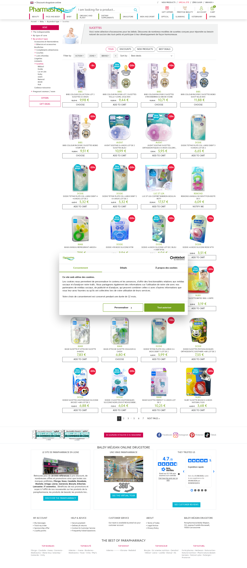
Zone (91, 56)
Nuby (40, 74)
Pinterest (199, 435)
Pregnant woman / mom (44, 91)
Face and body (53, 16)
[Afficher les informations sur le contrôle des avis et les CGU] (179, 474)
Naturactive (210, 550)
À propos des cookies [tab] (166, 268)
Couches (39, 53)
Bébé (44, 27)
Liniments (38, 61)
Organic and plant (86, 16)
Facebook (167, 435)
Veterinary (197, 16)
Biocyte (147, 550)
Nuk (39, 84)
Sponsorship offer (41, 528)
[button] (201, 9)
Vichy (42, 555)
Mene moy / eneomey (51, 553)
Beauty (35, 16)
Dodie (40, 69)
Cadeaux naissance (42, 87)
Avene (50, 550)
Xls (175, 553)
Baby (69, 16)
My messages (40, 523)
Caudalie (42, 550)
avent (40, 77)
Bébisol (41, 66)
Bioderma (89, 550)
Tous (111, 49)
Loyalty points (40, 530)
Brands (209, 2)
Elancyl (169, 553)
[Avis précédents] (184, 472)
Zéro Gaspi (197, 2)
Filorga (34, 550)
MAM (40, 82)
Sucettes (39, 64)
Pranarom (186, 557)
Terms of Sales (154, 523)
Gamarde (35, 555)
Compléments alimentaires (47, 50)
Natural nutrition (189, 553)
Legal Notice (153, 525)
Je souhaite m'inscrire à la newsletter (123, 435)
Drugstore (128, 16)
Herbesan (199, 550)
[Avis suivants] (214, 472)
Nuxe (82, 553)
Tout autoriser (164, 307)
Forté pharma (187, 550)
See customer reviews (186, 504)
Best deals (164, 49)
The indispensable (41, 32)
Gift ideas (45, 104)
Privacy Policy (153, 528)
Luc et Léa (42, 71)
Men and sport (147, 16)
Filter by (67, 55)
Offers (212, 16)
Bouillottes (38, 47)
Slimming (180, 16)
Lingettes (38, 58)
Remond (41, 79)
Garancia (58, 550)
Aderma (72, 550)
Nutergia (207, 555)
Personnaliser (121, 307)
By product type (53, 21)
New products (169, 2)
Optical (165, 16)
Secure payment (78, 523)
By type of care (40, 35)
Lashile (162, 553)
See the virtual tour (123, 495)
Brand (105, 56)
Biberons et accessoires (46, 44)
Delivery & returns (79, 525)
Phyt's (94, 553)
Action (78, 56)
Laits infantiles (42, 56)
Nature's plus (195, 555)
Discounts (125, 49)
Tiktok (213, 435)
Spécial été (184, 2)
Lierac (154, 553)
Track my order (40, 525)
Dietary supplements (107, 16)
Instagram (183, 435)
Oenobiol (174, 550)
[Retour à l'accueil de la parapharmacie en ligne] (52, 9)
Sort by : (124, 55)
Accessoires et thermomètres (46, 41)
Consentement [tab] (80, 268)
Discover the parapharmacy (60, 498)
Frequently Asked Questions (83, 530)
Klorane (123, 550)
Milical (148, 553)
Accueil (34, 21)
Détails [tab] (123, 268)
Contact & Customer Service (83, 528)
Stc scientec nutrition (160, 550)
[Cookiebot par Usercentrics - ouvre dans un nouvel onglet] (172, 258)
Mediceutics (36, 553)
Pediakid (132, 550)
